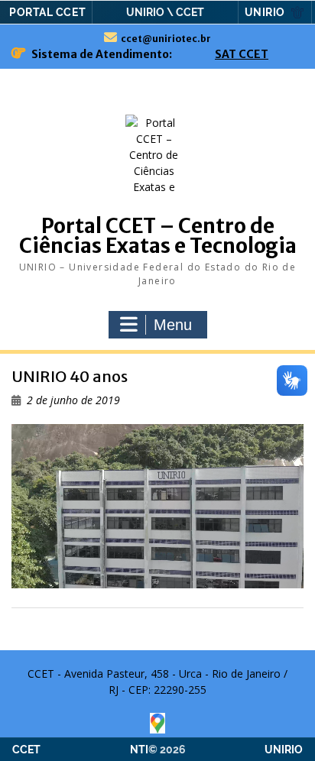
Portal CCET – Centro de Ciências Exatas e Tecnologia (158, 235)
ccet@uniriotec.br (166, 38)
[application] (157, 506)
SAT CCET (241, 54)
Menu (173, 324)
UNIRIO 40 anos (69, 376)
